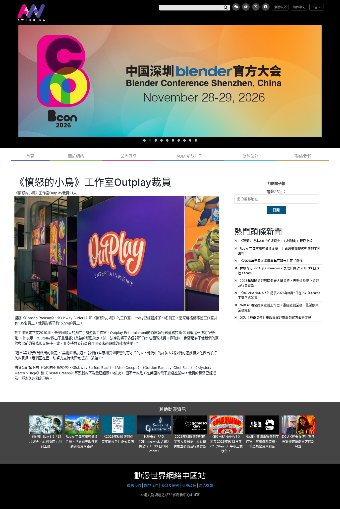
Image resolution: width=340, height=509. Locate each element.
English (317, 7)
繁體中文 (280, 7)
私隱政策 (189, 485)
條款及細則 (170, 485)
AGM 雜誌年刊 (189, 156)
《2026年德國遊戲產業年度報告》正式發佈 (271, 261)
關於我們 (151, 485)
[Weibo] (246, 7)
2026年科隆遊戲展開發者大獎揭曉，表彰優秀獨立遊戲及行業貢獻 (190, 441)
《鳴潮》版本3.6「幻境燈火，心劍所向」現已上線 (276, 241)
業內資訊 (128, 156)
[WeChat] (236, 7)
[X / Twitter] (256, 7)
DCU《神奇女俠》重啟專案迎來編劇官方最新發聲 (275, 317)
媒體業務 (251, 156)
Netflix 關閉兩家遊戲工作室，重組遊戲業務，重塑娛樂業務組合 (262, 441)
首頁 (30, 156)
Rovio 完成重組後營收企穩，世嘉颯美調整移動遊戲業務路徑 (81, 441)
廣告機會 (206, 485)
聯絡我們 (303, 156)
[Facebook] (266, 7)
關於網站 (76, 156)
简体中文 (299, 7)
